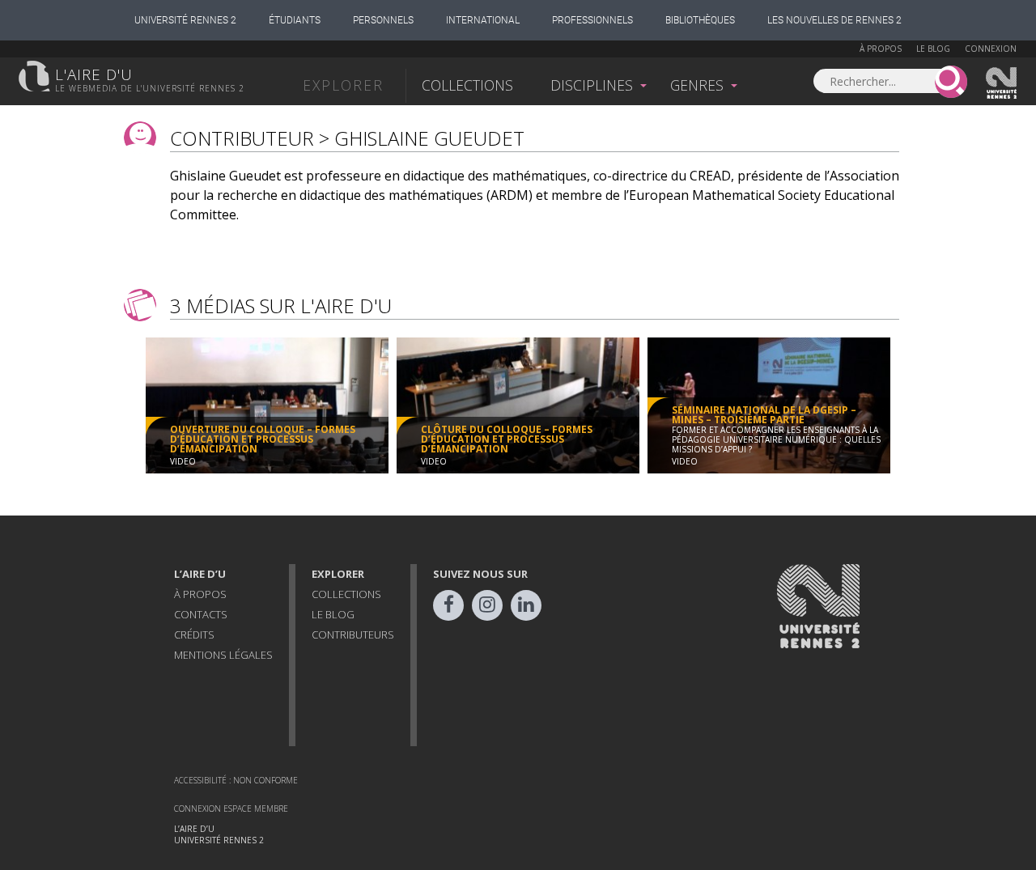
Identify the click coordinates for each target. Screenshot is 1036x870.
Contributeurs (353, 634)
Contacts (200, 614)
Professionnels (592, 20)
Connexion (991, 48)
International (483, 20)
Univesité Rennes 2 (1002, 83)
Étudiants (295, 20)
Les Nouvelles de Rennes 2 (834, 20)
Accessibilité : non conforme (236, 780)
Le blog (933, 48)
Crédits (194, 634)
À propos (881, 48)
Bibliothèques (700, 20)
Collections (467, 85)
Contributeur (242, 138)
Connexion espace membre (231, 808)
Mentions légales (223, 654)
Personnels (383, 20)
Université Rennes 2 (185, 20)
